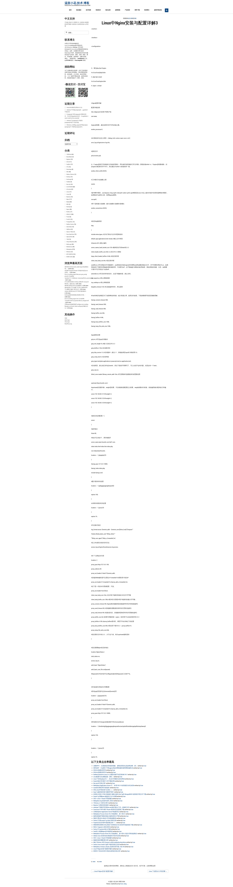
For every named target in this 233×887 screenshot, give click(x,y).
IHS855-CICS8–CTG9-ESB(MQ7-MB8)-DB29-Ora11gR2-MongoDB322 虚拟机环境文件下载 (119, 794)
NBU (67, 204)
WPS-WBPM (69, 254)
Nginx (94, 861)
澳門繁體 (68, 24)
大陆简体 (82, 22)
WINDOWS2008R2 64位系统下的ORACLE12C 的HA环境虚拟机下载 (113, 825)
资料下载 (137, 10)
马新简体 (74, 24)
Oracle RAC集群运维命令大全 (74, 107)
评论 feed (67, 322)
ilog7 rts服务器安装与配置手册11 (103, 792)
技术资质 (88, 10)
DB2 (70, 49)
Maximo (68, 197)
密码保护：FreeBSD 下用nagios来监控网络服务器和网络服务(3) (113, 768)
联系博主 (146, 10)
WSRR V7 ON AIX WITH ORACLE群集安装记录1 (107, 851)
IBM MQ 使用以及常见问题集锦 (73, 285)
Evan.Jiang (123, 884)
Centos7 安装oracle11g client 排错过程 (104, 820)
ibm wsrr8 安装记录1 (99, 783)
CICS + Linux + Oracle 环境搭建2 (102, 798)
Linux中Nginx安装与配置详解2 (102, 849)
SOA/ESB (68, 227)
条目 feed (67, 320)
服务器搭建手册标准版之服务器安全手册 (106, 816)
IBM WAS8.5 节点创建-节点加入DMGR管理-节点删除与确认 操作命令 (76, 288)
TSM (67, 239)
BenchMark (69, 157)
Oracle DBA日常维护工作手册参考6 (104, 781)
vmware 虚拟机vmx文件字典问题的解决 (75, 291)
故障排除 (117, 10)
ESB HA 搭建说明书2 (99, 770)
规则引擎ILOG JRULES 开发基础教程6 (104, 818)
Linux (68, 45)
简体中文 (71, 22)
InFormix (68, 189)
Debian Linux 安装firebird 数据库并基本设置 (106, 836)
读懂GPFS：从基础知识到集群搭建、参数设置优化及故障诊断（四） (115, 766)
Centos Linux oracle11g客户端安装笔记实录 (106, 844)
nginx (100, 861)
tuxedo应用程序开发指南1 (101, 788)
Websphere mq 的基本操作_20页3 (103, 801)
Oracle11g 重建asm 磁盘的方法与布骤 (105, 796)
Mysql (76, 49)
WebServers (69, 247)
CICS (67, 162)
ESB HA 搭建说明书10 (100, 772)
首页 (70, 10)
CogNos (68, 164)
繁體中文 (76, 22)
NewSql (68, 207)
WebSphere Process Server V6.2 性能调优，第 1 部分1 (109, 814)
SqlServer (68, 229)
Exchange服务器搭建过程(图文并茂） (75, 295)
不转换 (66, 22)
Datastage (69, 169)
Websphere (70, 47)
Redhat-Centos (70, 224)
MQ (66, 47)
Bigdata (68, 159)
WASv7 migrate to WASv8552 (101, 827)
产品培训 (127, 10)
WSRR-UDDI (69, 257)
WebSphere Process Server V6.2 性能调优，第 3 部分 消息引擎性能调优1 (115, 833)
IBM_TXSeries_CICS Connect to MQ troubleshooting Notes (109, 842)
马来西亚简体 (81, 24)
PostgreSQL (69, 222)
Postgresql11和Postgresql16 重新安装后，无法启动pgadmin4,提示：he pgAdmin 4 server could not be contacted (76, 116)
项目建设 (78, 10)
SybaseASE (69, 237)
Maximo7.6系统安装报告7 (101, 805)
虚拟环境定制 (158, 10)
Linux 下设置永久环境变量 (158, 871)
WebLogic (68, 244)
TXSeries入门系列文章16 (101, 803)
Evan (135, 18)
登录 (66, 318)
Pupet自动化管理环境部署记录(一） (104, 822)
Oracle (73, 49)
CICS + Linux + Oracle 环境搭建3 (102, 838)
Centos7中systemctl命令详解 (102, 829)
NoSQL (68, 212)
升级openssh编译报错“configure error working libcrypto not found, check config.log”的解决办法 (76, 306)
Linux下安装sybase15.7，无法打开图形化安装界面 (109, 779)
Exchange (68, 179)
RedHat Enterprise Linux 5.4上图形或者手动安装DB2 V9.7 (110, 774)
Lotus (67, 194)
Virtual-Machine (70, 242)
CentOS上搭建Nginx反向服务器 (103, 831)
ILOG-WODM (69, 187)
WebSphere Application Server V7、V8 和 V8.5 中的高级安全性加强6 (113, 785)
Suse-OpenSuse (70, 234)
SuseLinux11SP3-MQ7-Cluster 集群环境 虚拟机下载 (108, 809)
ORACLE (68, 214)
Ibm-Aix (68, 184)
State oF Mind (69, 232)
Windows (68, 252)
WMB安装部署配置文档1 (101, 840)
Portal (67, 217)
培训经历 (98, 10)
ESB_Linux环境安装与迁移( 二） (103, 790)
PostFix (68, 219)
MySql (67, 202)
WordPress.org (68, 324)
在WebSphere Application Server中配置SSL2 (106, 812)
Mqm (67, 199)
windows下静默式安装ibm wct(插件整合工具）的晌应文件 (111, 807)
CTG (67, 167)
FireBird (68, 182)
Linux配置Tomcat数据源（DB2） (103, 777)
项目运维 (107, 10)
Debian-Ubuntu (70, 174)
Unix (66, 45)
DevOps (68, 177)
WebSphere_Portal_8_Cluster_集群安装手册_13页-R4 (108, 847)
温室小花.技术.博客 (77, 3)
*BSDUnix (68, 154)
